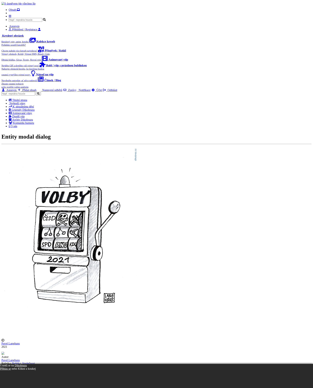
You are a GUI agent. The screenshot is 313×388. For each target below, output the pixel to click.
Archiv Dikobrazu (22, 119)
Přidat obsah (28, 90)
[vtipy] (2, 353)
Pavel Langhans (10, 343)
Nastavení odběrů (51, 90)
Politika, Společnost (23, 363)
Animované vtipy (22, 113)
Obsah (13, 9)
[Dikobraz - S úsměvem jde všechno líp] (18, 3)
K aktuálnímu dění (23, 106)
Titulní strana (19, 100)
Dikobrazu (21, 365)
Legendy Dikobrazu (23, 109)
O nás (13, 126)
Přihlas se (5, 368)
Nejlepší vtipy (17, 103)
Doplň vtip (18, 116)
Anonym (11, 90)
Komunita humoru (23, 122)
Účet (99, 90)
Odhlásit (111, 90)
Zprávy (71, 90)
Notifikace (84, 90)
